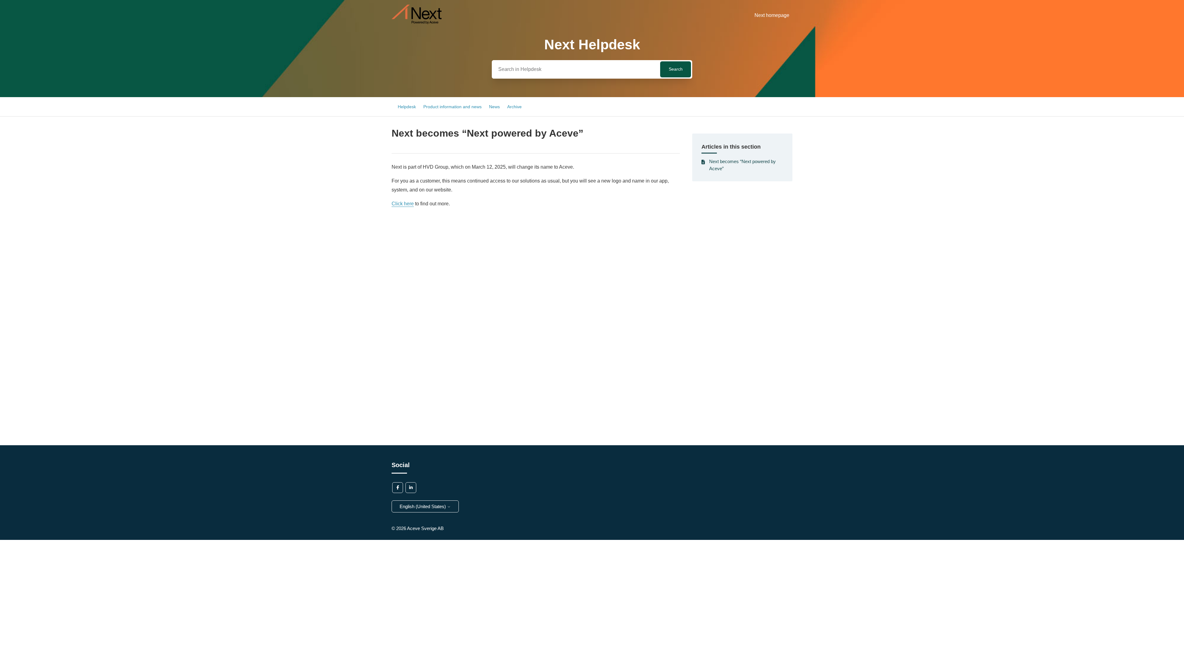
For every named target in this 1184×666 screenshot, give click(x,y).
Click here (403, 203)
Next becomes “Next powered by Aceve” (742, 165)
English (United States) (423, 506)
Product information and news (452, 106)
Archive (514, 106)
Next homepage (771, 15)
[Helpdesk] (417, 22)
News (494, 106)
